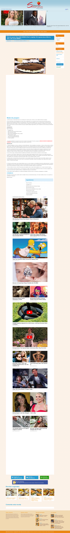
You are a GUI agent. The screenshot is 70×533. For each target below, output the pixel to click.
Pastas (42, 31)
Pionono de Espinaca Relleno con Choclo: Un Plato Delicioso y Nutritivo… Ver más (35, 499)
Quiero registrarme (58, 67)
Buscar (58, 39)
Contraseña (58, 58)
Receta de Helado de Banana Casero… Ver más (23, 498)
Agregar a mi (18, 477)
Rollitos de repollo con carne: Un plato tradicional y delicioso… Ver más (48, 499)
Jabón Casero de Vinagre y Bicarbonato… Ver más (11, 498)
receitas (12, 40)
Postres (34, 31)
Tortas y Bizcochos (29, 31)
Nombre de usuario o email (59, 55)
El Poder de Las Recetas (39, 8)
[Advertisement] (30, 50)
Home (24, 31)
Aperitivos (38, 31)
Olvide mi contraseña (58, 66)
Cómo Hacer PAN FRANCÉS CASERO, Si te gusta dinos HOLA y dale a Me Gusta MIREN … (57, 516)
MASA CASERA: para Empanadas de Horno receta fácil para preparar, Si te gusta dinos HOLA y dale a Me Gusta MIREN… (57, 527)
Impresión (31, 477)
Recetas (45, 31)
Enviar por (45, 477)
